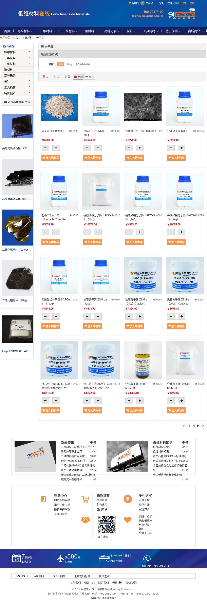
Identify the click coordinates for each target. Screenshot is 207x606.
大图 (80, 77)
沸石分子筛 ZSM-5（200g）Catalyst (178, 301)
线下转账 (144, 504)
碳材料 (90, 31)
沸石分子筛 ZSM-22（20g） (95, 301)
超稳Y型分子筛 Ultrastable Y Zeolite (53, 217)
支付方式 (145, 495)
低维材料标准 (82, 576)
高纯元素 (110, 31)
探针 (130, 31)
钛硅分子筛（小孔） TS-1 (95, 133)
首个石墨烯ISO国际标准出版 (170, 456)
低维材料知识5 (161, 447)
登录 (184, 3)
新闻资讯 (67, 442)
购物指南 (103, 495)
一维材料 (46, 31)
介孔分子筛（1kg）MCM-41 (136, 386)
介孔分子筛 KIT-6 (177, 131)
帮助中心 (60, 495)
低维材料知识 (162, 442)
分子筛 (40, 37)
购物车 (137, 3)
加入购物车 (52, 157)
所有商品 (9, 46)
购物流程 (102, 504)
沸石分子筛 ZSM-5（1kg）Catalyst (136, 301)
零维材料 (24, 31)
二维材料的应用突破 (73, 456)
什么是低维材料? (163, 461)
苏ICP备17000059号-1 (103, 598)
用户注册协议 (62, 504)
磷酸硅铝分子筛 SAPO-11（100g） (55, 301)
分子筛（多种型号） (53, 131)
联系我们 (103, 582)
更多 (27, 102)
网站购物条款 (62, 500)
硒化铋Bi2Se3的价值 (73, 461)
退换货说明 (60, 514)
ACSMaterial (83, 64)
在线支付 (144, 500)
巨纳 (69, 64)
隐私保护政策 (62, 509)
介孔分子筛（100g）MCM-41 (179, 386)
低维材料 (117, 582)
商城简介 (194, 31)
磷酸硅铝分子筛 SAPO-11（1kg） (181, 217)
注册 (192, 3)
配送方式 (144, 509)
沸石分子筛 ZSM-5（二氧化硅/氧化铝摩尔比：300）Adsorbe (97, 386)
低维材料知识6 (161, 451)
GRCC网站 (59, 576)
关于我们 (75, 582)
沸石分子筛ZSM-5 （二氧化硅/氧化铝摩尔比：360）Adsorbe (55, 386)
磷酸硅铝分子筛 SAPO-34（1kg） (97, 217)
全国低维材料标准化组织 (167, 474)
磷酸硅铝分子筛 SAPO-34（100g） (139, 217)
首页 (7, 31)
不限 (60, 64)
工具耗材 (149, 31)
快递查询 (104, 576)
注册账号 (102, 500)
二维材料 (68, 31)
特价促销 (172, 31)
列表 (91, 77)
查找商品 (102, 509)
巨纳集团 (38, 576)
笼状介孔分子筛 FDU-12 (138, 133)
